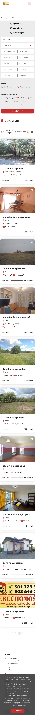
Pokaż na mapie (9, 132)
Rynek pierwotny (10, 87)
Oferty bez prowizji (10, 102)
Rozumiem (17, 711)
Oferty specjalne (26, 98)
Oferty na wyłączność (24, 103)
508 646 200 (15, 670)
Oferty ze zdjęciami (10, 98)
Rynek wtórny (25, 87)
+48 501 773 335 (13, 667)
